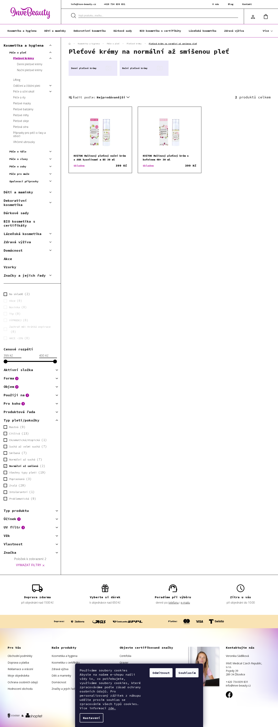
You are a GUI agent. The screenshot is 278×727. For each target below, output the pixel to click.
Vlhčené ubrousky (24, 142)
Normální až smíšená (26, 466)
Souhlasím (187, 673)
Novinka (17, 307)
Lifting (16, 80)
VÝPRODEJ (18, 320)
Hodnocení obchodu (20, 689)
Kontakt (247, 4)
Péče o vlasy (18, 159)
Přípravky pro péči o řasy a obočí (29, 134)
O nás (215, 4)
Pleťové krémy (23, 58)
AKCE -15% (18, 338)
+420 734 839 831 (114, 4)
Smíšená (17, 453)
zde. (112, 708)
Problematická (21, 498)
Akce (8, 259)
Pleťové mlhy (21, 115)
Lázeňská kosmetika (22, 234)
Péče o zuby (17, 166)
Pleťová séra (20, 127)
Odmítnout (161, 673)
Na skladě (18, 294)
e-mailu (185, 602)
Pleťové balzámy (23, 109)
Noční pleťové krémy (29, 70)
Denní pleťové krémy (29, 64)
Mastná (16, 427)
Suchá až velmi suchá (27, 446)
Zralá (16, 485)
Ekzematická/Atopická (27, 440)
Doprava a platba (18, 662)
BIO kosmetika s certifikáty (19, 223)
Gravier (124, 662)
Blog (230, 4)
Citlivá (18, 433)
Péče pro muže (19, 174)
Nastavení (91, 718)
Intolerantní (21, 492)
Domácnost (13, 250)
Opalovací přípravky (23, 181)
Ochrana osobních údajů (23, 682)
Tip (14, 313)
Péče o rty (19, 97)
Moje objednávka (18, 675)
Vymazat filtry (28, 565)
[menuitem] (22, 30)
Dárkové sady (16, 213)
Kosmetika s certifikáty (66, 662)
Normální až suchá (25, 459)
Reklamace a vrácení (20, 669)
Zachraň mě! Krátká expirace (29, 329)
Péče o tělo (17, 151)
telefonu (174, 602)
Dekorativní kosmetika (15, 202)
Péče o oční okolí (23, 91)
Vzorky (10, 267)
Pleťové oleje (21, 121)
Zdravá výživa (17, 242)
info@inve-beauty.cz (83, 4)
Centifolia (125, 656)
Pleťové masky (22, 103)
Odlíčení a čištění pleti (26, 86)
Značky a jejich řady (25, 275)
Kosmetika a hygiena (24, 45)
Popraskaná (19, 479)
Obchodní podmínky (20, 656)
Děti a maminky (18, 192)
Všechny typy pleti (26, 472)
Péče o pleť (17, 52)
